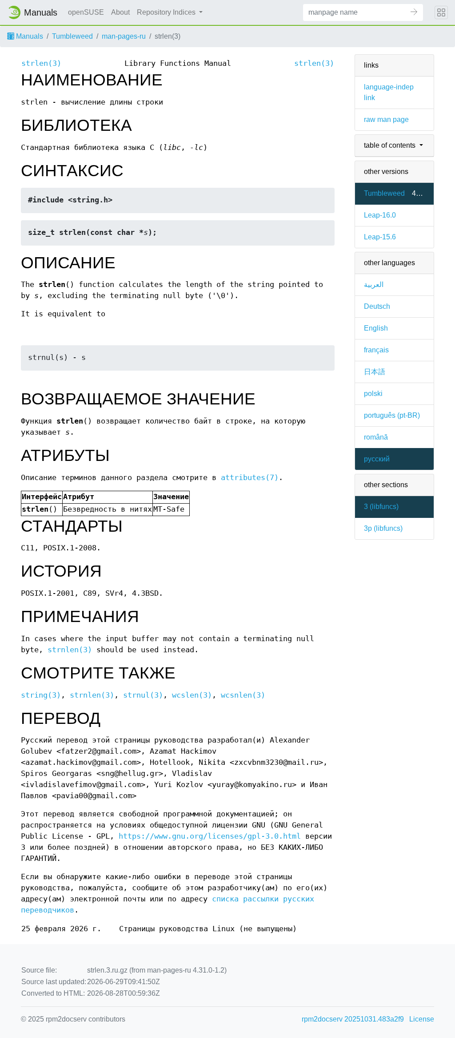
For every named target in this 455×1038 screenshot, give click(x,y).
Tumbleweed (72, 36)
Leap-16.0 (380, 215)
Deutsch (377, 306)
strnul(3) (143, 695)
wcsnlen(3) (243, 695)
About (120, 12)
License (421, 1019)
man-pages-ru (124, 36)
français (376, 350)
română (376, 437)
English (376, 328)
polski (373, 393)
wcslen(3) (192, 695)
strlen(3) (41, 63)
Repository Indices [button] (167, 12)
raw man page (386, 119)
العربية (373, 284)
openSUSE (86, 12)
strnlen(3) (70, 650)
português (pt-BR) (392, 415)
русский (377, 459)
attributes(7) (250, 477)
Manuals (28, 36)
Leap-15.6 (380, 237)
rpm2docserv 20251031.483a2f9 (353, 1019)
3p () (383, 528)
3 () (381, 506)
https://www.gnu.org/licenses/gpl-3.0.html (210, 836)
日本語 (374, 372)
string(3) (41, 695)
